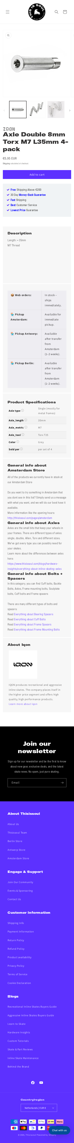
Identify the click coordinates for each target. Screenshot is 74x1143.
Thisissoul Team (17, 832)
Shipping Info (16, 923)
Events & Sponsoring (20, 890)
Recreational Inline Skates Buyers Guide (32, 1006)
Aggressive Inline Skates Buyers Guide (31, 1015)
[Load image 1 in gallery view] (17, 109)
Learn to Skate (16, 1024)
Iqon (9, 128)
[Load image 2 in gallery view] (36, 109)
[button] (7, 12)
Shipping (6, 164)
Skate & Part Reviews (20, 1049)
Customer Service (24, 205)
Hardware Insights (19, 1032)
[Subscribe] (62, 782)
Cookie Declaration (19, 983)
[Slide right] (70, 110)
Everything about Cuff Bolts (30, 619)
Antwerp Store (16, 849)
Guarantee (24, 210)
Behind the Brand (18, 1066)
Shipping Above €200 (26, 190)
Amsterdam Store (18, 858)
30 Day (28, 195)
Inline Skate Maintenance (23, 1058)
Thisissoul (31, 1135)
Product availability (19, 957)
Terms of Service (18, 974)
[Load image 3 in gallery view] (56, 109)
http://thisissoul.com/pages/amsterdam (30, 518)
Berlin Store (15, 841)
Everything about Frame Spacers (32, 624)
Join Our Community (20, 882)
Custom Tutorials (18, 1041)
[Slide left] (4, 110)
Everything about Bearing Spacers (33, 614)
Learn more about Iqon (23, 704)
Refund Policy (16, 948)
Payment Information (21, 931)
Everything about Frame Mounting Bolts (37, 629)
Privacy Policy (16, 965)
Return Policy (16, 940)
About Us (13, 824)
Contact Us (14, 899)
